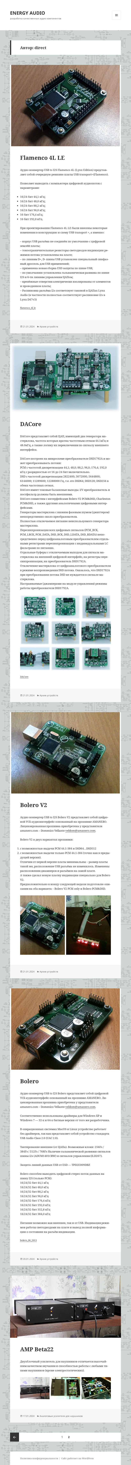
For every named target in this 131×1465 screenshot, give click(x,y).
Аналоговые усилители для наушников (61, 1415)
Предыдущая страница (14, 1437)
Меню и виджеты (116, 19)
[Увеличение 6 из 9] (106, 624)
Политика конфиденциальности (39, 1458)
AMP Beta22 (37, 1349)
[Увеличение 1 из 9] (45, 599)
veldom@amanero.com (80, 830)
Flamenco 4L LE (42, 157)
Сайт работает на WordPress (77, 1458)
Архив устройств (49, 326)
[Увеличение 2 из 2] (106, 899)
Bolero (29, 1081)
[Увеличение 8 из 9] (76, 650)
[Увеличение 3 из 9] (106, 599)
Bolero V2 (33, 805)
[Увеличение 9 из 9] (106, 650)
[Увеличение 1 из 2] (60, 899)
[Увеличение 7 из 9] (45, 650)
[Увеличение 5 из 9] (76, 624)
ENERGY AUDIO (27, 13)
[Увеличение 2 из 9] (76, 599)
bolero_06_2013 (28, 1240)
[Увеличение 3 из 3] (106, 1381)
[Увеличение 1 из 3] (45, 1381)
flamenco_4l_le (28, 307)
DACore (30, 424)
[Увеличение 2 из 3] (76, 1381)
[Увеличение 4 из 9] (45, 624)
